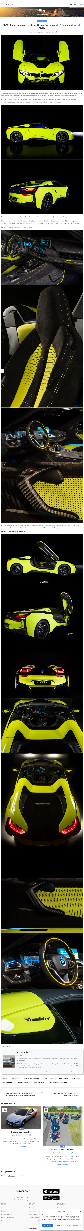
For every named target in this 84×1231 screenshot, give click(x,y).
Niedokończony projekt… (21, 1132)
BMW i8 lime (16, 1078)
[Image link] (21, 1191)
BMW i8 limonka (48, 1078)
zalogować (11, 1176)
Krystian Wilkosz (39, 32)
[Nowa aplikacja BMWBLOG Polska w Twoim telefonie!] (51, 1191)
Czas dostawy (33, 1211)
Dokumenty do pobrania (8, 1221)
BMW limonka (76, 1078)
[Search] (71, 5)
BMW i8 (5, 1078)
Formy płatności (34, 1214)
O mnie (3, 1208)
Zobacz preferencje (74, 1225)
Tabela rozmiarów (34, 1221)
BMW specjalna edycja (23, 1082)
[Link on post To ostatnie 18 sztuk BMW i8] (63, 1126)
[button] (81, 1211)
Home (38, 14)
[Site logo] (7, 5)
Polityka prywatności (7, 1217)
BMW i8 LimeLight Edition (31, 1078)
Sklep (59, 1208)
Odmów (59, 1225)
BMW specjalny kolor (40, 1082)
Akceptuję (47, 1225)
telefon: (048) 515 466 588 (22, 1197)
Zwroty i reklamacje (35, 1217)
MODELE (44, 14)
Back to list (42, 1093)
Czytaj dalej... (21, 1146)
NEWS (45, 21)
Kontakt (3, 1211)
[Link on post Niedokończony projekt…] (21, 1117)
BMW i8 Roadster (63, 1078)
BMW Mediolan (7, 1082)
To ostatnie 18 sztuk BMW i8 (63, 1149)
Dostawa (31, 1208)
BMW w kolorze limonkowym (58, 1082)
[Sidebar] (2, 371)
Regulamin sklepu (6, 1214)
